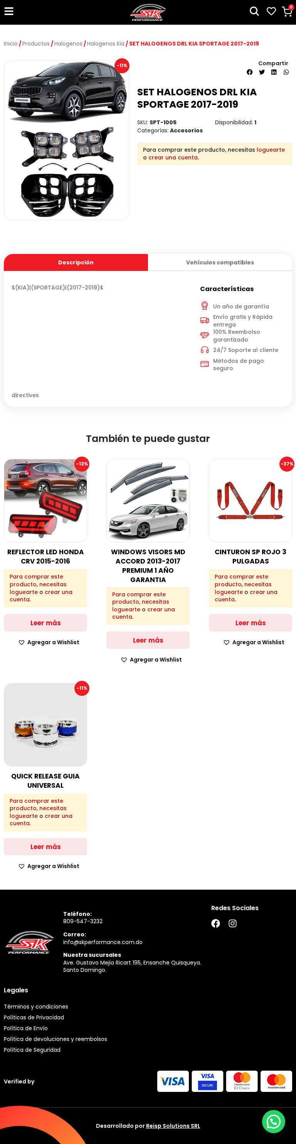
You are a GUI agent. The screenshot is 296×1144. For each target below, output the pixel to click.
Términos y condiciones (36, 1006)
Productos (36, 43)
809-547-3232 (83, 921)
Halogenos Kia (105, 43)
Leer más (45, 623)
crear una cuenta (173, 157)
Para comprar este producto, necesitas (38, 580)
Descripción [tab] (76, 262)
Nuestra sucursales (92, 955)
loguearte (271, 150)
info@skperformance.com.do (103, 942)
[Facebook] (215, 923)
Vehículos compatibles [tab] (220, 262)
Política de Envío (26, 1028)
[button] (250, 72)
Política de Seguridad (32, 1050)
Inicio (11, 43)
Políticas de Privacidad (34, 1017)
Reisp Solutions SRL (173, 1126)
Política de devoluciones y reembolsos (55, 1039)
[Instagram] (232, 923)
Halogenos (68, 43)
